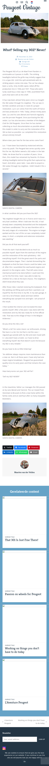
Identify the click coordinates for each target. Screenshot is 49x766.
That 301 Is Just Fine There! (21, 540)
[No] (46, 758)
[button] (8, 447)
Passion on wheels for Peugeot (23, 594)
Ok (25, 761)
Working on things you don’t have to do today (22, 650)
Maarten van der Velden (26, 59)
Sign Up (42, 739)
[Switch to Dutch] (32, 2)
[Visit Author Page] (24, 464)
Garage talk (26, 61)
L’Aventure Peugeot (16, 702)
